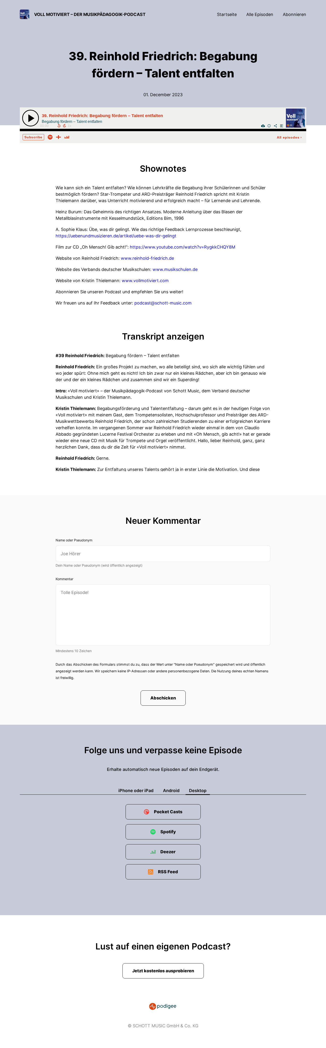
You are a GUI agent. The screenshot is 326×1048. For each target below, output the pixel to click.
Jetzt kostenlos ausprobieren (163, 970)
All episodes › (289, 137)
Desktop (197, 790)
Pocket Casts (168, 811)
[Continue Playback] (30, 118)
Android (171, 790)
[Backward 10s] (59, 126)
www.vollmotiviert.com (145, 280)
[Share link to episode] (275, 126)
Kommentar (64, 579)
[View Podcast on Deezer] (66, 137)
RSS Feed (168, 871)
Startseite (227, 14)
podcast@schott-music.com (163, 302)
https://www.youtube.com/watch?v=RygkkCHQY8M (182, 247)
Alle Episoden (259, 14)
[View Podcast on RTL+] (58, 137)
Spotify (168, 831)
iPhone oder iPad (135, 790)
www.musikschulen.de (175, 269)
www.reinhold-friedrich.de (147, 258)
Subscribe (33, 137)
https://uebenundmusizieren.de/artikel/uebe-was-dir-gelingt (116, 235)
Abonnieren (294, 14)
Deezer (168, 851)
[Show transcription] (282, 126)
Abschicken (163, 697)
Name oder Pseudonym (74, 540)
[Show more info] (269, 126)
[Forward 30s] (64, 126)
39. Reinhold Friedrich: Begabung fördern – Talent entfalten (102, 115)
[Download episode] (263, 126)
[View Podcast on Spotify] (50, 137)
